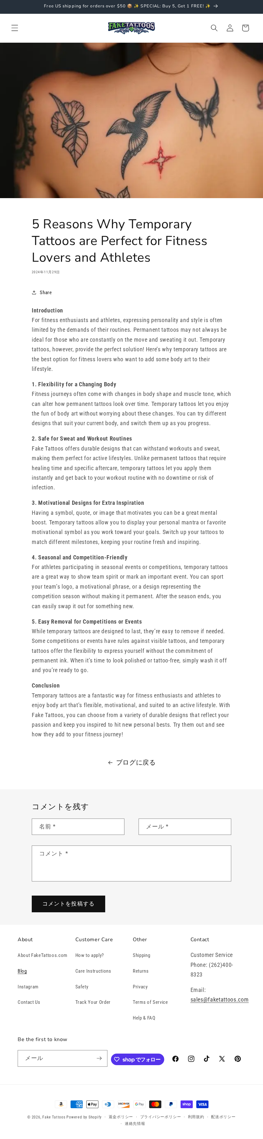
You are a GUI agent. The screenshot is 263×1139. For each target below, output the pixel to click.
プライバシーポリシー (160, 1117)
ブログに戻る (136, 762)
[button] (14, 28)
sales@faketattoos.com (220, 999)
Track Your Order (93, 1002)
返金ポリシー (121, 1117)
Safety (82, 987)
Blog (22, 971)
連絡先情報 (135, 1123)
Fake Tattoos (53, 1117)
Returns (141, 971)
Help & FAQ (144, 1018)
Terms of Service (150, 1002)
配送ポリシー (223, 1117)
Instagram (28, 987)
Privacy (140, 987)
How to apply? (89, 955)
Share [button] (46, 292)
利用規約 (196, 1117)
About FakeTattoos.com (42, 955)
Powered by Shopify (84, 1117)
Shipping (141, 955)
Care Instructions (93, 971)
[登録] (99, 1058)
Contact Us (29, 1002)
